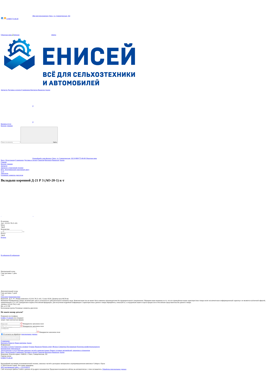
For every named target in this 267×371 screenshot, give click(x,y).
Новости (11, 343)
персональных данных (29, 334)
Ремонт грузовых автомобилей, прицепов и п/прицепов (70, 350)
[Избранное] (16, 199)
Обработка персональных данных (114, 369)
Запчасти (4, 90)
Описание (4, 297)
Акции (47, 90)
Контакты (34, 90)
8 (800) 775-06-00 (7, 318)
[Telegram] (15, 35)
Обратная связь (6, 35)
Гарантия (41, 160)
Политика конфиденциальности (88, 347)
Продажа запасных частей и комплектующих (33, 350)
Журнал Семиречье (59, 347)
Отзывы (32, 347)
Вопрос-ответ (47, 347)
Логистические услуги (9, 350)
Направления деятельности (10, 348)
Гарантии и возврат (21, 347)
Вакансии (41, 90)
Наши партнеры (20, 343)
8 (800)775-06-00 (12, 19)
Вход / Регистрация (8, 160)
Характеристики (14, 297)
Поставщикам (71, 347)
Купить (3, 237)
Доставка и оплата (14, 90)
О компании (25, 90)
